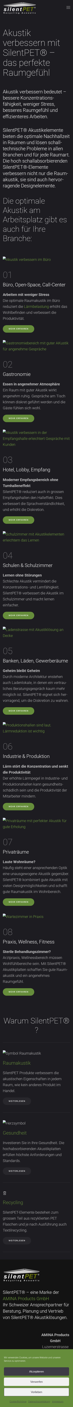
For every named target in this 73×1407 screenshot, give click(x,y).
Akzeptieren (36, 1371)
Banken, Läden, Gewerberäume (35, 661)
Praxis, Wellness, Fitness (28, 942)
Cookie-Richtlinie (18, 1401)
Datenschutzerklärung (39, 1401)
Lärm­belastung (36, 306)
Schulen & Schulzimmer (28, 565)
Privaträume (16, 852)
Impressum (57, 1401)
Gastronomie (17, 374)
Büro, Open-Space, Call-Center (34, 285)
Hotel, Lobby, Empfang (26, 469)
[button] (68, 7)
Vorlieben (36, 1392)
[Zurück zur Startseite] (19, 7)
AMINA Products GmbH (26, 1298)
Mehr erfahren (18, 329)
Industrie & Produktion (26, 756)
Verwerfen (36, 1381)
